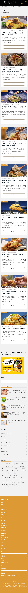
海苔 (6, 178)
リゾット (3, 480)
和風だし (9, 178)
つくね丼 (12, 466)
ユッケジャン (14, 477)
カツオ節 (24, 468)
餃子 (13, 484)
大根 (20, 480)
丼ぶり (8, 480)
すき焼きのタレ (6, 326)
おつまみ (5, 446)
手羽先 (3, 482)
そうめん (3, 555)
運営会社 (3, 573)
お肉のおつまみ (4, 127)
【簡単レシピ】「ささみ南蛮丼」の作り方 (13, 328)
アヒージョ (10, 468)
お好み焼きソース (9, 463)
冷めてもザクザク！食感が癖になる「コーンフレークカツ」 (14, 255)
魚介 (17, 484)
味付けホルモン (14, 480)
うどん (2, 560)
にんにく (17, 326)
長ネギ (13, 67)
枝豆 (7, 482)
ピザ (2, 545)
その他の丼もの (4, 527)
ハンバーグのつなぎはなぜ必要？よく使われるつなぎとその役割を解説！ (17, 392)
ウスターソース (17, 468)
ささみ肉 (21, 30)
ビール (9, 475)
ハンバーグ (4, 475)
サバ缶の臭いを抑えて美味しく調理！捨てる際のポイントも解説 (16, 406)
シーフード (17, 470)
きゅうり (10, 104)
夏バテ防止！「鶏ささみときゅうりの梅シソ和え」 (14, 108)
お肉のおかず (6, 434)
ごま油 (4, 104)
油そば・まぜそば (4, 562)
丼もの (4, 437)
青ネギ (10, 67)
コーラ (8, 470)
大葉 (7, 104)
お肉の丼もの (4, 523)
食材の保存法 (6, 452)
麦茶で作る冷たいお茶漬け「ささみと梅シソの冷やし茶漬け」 (14, 181)
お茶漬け (17, 463)
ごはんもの (3, 16)
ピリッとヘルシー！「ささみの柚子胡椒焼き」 (13, 218)
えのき (3, 463)
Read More (13, 47)
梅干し (13, 104)
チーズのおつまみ (4, 537)
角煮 (10, 484)
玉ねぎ (9, 30)
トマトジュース (5, 473)
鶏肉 (2, 502)
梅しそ (13, 482)
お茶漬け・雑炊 (4, 164)
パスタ (2, 558)
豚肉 (2, 504)
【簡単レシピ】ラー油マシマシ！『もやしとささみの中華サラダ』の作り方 (14, 71)
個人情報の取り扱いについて (19, 585)
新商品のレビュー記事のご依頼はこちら (9, 575)
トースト (11, 473)
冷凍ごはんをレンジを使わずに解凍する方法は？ (17, 421)
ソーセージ (23, 470)
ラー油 (16, 67)
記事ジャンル (6, 455)
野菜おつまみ (4, 535)
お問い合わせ (4, 572)
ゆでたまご (4, 468)
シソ (12, 470)
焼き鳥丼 (18, 482)
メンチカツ (14, 475)
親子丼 (5, 484)
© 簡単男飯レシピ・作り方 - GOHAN (14, 591)
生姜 (14, 141)
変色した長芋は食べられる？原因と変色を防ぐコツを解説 (17, 413)
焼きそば (3, 556)
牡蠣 (23, 482)
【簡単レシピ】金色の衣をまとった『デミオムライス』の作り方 (14, 34)
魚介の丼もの (4, 525)
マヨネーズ (5, 252)
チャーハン (3, 514)
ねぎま (17, 466)
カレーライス (4, 512)
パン (3, 440)
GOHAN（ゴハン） (7, 583)
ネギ (16, 473)
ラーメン (20, 477)
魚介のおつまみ (4, 539)
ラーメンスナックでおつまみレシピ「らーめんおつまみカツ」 (14, 292)
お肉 (4, 312)
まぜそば (22, 466)
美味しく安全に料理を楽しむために (10, 586)
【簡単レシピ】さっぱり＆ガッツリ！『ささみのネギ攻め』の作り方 (14, 145)
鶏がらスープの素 (5, 486)
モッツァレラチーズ (6, 477)
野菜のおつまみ (4, 53)
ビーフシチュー (15, 30)
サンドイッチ (4, 548)
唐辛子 (7, 67)
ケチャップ (5, 30)
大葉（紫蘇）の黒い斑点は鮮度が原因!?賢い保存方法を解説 (17, 398)
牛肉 (2, 506)
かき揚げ (22, 463)
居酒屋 (24, 480)
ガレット (3, 470)
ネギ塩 (20, 473)
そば (3, 466)
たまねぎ (7, 466)
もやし (4, 67)
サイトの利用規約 (7, 585)
